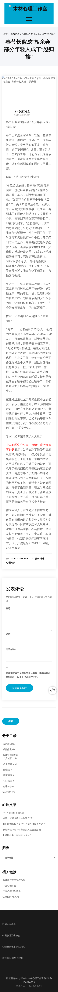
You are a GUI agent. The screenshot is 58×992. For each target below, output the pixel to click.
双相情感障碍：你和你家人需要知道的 (22, 829)
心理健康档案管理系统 (13, 946)
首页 (5, 34)
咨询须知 (7, 743)
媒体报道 (39, 558)
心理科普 (7, 786)
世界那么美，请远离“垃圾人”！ (18, 835)
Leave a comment (20, 558)
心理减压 (7, 780)
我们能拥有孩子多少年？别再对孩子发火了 (24, 823)
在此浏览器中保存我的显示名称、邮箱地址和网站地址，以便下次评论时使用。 (28, 674)
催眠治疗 (7, 769)
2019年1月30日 (22, 115)
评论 (8, 608)
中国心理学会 (9, 885)
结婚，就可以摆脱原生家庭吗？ (18, 818)
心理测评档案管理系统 (14, 879)
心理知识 (10, 562)
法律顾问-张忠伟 (11, 896)
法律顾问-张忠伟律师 (12, 957)
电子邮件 (11, 649)
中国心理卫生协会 (12, 891)
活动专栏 (7, 791)
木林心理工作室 (22, 111)
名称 (8, 634)
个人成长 (7, 758)
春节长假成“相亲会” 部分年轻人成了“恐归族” (33, 34)
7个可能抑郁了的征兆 (13, 812)
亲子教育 (7, 763)
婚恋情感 (7, 775)
